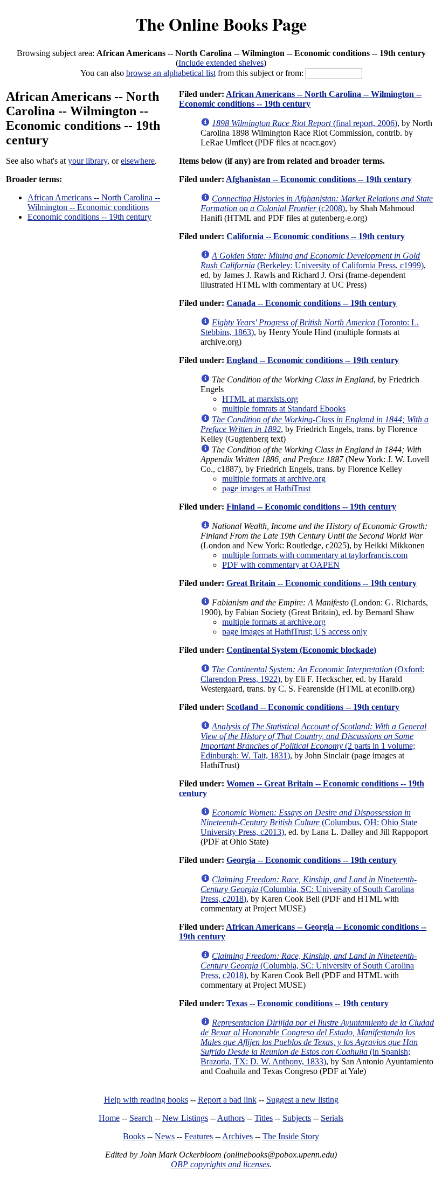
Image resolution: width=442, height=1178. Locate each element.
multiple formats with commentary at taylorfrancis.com (315, 555)
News (165, 1136)
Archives (237, 1136)
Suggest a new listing (302, 1099)
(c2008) (317, 203)
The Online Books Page (221, 24)
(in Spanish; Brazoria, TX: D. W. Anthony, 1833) (317, 1042)
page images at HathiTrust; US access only (294, 631)
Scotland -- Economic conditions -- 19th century (312, 707)
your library (87, 160)
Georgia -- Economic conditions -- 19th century (311, 860)
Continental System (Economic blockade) (301, 649)
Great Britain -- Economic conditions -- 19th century (321, 583)
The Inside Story (291, 1136)
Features (198, 1136)
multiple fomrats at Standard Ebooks (284, 408)
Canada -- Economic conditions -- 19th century (311, 303)
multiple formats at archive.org (274, 478)
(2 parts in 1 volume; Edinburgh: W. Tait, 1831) (313, 741)
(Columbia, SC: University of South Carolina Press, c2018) (309, 889)
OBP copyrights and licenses (220, 1164)
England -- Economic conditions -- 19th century (312, 360)
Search (141, 1118)
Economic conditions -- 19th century (89, 216)
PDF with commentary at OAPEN (281, 564)
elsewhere (138, 160)
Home (109, 1118)
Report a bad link (227, 1099)
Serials (332, 1118)
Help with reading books (146, 1099)
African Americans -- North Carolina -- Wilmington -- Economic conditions (93, 202)
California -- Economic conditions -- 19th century (315, 236)
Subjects (296, 1118)
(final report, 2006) (304, 123)
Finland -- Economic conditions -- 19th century (311, 506)
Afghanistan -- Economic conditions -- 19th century (319, 179)
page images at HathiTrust (266, 488)
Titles (263, 1118)
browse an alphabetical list (171, 73)
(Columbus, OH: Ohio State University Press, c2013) (309, 822)
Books (134, 1136)
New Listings (185, 1118)
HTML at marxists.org (260, 398)
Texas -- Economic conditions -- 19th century (307, 1003)
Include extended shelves (221, 62)
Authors (231, 1118)
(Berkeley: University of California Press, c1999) (312, 260)
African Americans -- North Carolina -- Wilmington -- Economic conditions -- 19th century (300, 98)
